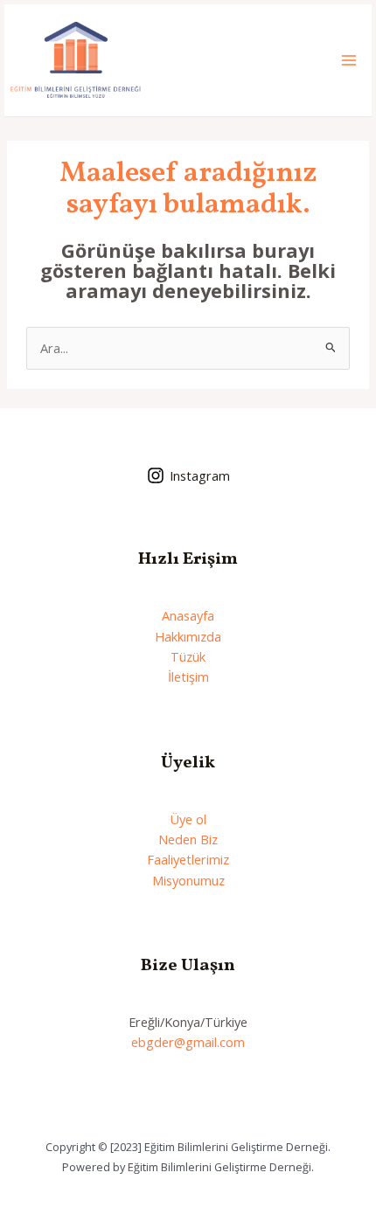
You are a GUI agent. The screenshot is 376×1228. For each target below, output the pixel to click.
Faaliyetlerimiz (188, 859)
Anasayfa (188, 615)
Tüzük (188, 656)
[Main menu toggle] (349, 60)
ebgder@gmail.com (188, 1042)
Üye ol (188, 819)
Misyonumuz (188, 880)
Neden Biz (188, 839)
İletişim (188, 676)
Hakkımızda (188, 636)
